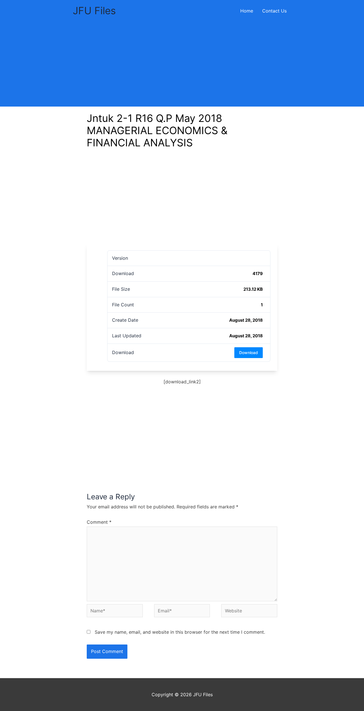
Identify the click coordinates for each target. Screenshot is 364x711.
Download (248, 352)
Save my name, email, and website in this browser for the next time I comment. (180, 632)
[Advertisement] (182, 64)
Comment (99, 522)
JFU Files (94, 10)
